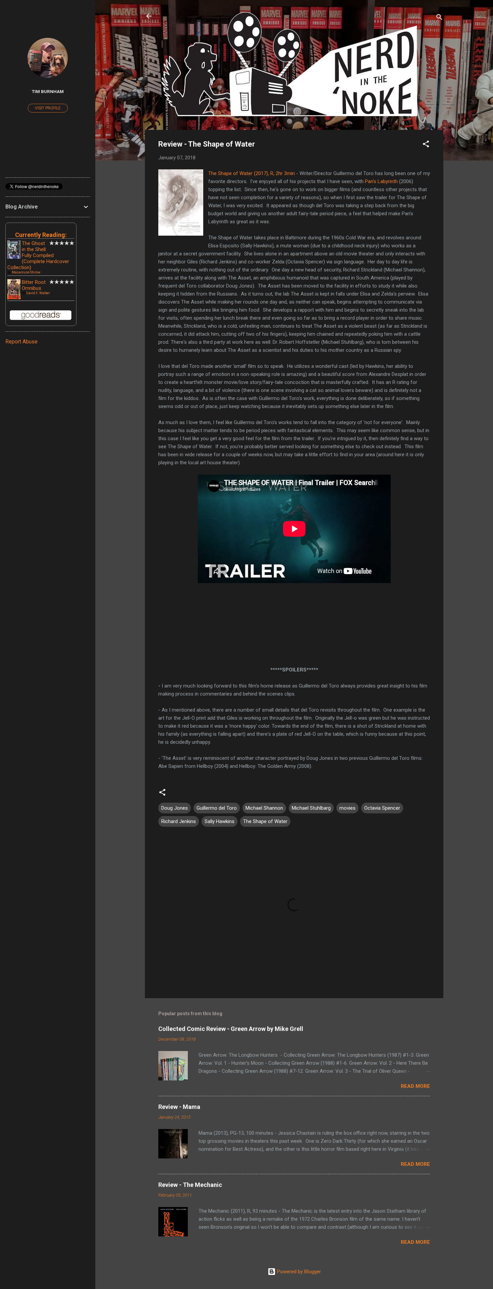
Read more (415, 1086)
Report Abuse (21, 341)
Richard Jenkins (178, 821)
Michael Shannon (264, 808)
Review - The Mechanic (190, 1184)
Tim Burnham (48, 91)
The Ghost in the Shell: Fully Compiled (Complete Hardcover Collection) (38, 255)
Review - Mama (179, 1106)
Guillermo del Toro (217, 808)
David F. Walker (38, 293)
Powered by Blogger (298, 1272)
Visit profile (48, 108)
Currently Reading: (41, 234)
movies (347, 808)
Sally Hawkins (219, 821)
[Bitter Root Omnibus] (13, 298)
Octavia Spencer (382, 808)
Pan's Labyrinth (381, 181)
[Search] (439, 18)
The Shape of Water (265, 821)
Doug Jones (174, 808)
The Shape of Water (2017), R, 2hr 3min (251, 173)
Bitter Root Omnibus (34, 285)
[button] (426, 145)
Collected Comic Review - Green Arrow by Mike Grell (230, 1028)
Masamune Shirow (26, 272)
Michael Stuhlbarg (311, 808)
